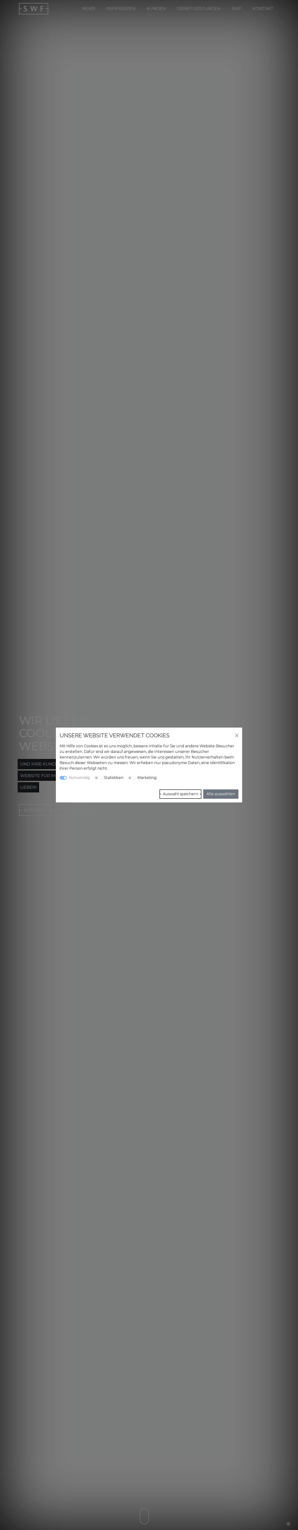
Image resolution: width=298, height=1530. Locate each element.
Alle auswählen (221, 794)
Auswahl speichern (180, 794)
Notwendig (79, 777)
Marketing (147, 777)
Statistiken (113, 777)
